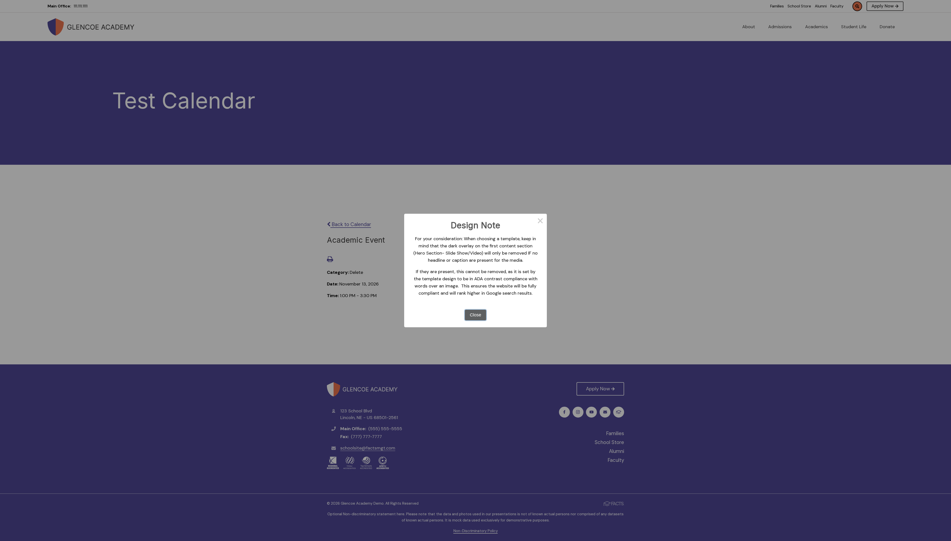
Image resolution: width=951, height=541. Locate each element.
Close (475, 314)
